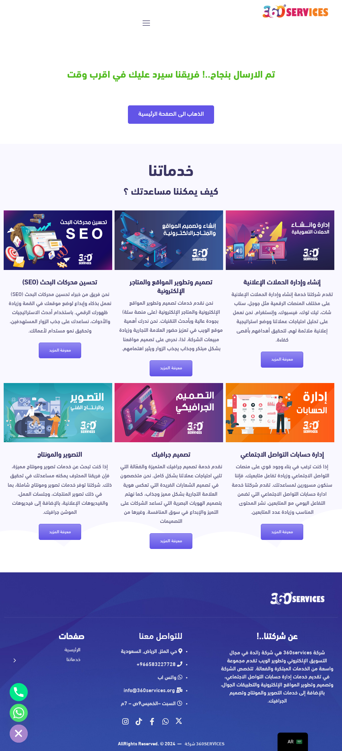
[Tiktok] (138, 721)
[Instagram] (125, 721)
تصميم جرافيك (171, 455)
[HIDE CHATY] (19, 734)
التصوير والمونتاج (59, 455)
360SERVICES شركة (204, 744)
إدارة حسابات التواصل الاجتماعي (282, 455)
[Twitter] (178, 721)
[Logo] (296, 11)
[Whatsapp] (165, 721)
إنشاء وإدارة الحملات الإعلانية (282, 282)
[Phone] (19, 692)
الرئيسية (72, 649)
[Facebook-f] (152, 721)
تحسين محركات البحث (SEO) (59, 282)
